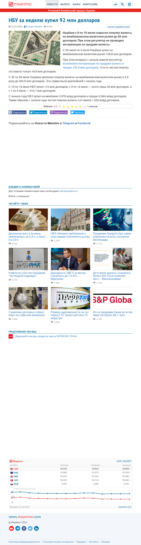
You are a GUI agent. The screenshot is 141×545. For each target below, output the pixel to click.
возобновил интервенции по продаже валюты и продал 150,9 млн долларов (93, 65)
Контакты (93, 541)
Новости (52, 4)
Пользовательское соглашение (58, 541)
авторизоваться (68, 191)
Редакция (81, 541)
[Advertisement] (70, 156)
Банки (76, 4)
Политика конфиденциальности (24, 541)
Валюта (65, 4)
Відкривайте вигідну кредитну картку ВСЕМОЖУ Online (46, 336)
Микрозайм (90, 4)
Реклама (105, 541)
